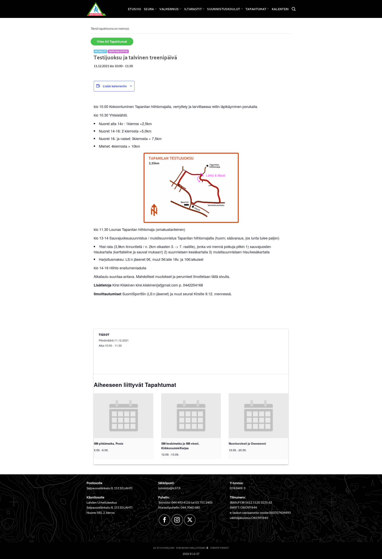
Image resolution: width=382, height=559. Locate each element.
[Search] (293, 9)
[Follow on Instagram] (177, 520)
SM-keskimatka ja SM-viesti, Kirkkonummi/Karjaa (180, 445)
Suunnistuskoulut (223, 9)
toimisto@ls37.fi (169, 488)
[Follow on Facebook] (164, 520)
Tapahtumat (256, 9)
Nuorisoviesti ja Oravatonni (247, 443)
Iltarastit (193, 9)
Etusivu (134, 9)
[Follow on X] (190, 520)
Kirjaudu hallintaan (191, 547)
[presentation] (123, 415)
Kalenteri (280, 9)
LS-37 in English (163, 547)
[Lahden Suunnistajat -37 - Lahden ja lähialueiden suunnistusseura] (99, 9)
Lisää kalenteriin (115, 86)
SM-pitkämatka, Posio (108, 443)
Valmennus (169, 9)
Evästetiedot (219, 547)
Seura (149, 9)
